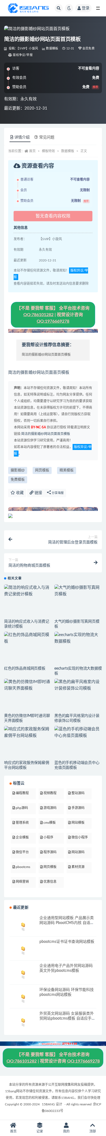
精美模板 (67, 470)
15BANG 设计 (52, 1104)
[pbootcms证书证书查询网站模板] (23, 949)
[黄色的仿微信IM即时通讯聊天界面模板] (28, 685)
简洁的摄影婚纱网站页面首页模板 (45, 433)
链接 (37, 493)
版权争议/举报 (22, 55)
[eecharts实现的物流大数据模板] (78, 638)
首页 (32, 151)
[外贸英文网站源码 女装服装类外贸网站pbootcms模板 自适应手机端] (23, 1021)
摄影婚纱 (18, 470)
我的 (66, 1131)
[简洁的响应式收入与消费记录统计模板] (28, 591)
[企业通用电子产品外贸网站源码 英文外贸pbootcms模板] (23, 973)
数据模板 (52, 48)
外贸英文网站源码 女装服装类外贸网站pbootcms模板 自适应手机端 (67, 1018)
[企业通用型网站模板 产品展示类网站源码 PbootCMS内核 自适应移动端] (23, 926)
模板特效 (48, 151)
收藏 (19, 493)
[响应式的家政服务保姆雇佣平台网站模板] (28, 732)
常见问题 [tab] (46, 137)
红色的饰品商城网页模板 (24, 668)
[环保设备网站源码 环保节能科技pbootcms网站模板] (23, 997)
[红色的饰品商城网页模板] (28, 638)
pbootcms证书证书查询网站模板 (66, 942)
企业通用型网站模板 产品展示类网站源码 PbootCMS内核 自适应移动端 (66, 923)
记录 (39, 1131)
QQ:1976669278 (53, 321)
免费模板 (18, 479)
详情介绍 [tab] (22, 137)
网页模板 (42, 470)
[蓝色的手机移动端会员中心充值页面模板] (78, 732)
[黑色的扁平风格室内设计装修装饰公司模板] (78, 685)
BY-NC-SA (38, 427)
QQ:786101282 (38, 315)
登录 (85, 8)
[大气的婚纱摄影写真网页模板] (78, 591)
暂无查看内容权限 (53, 216)
